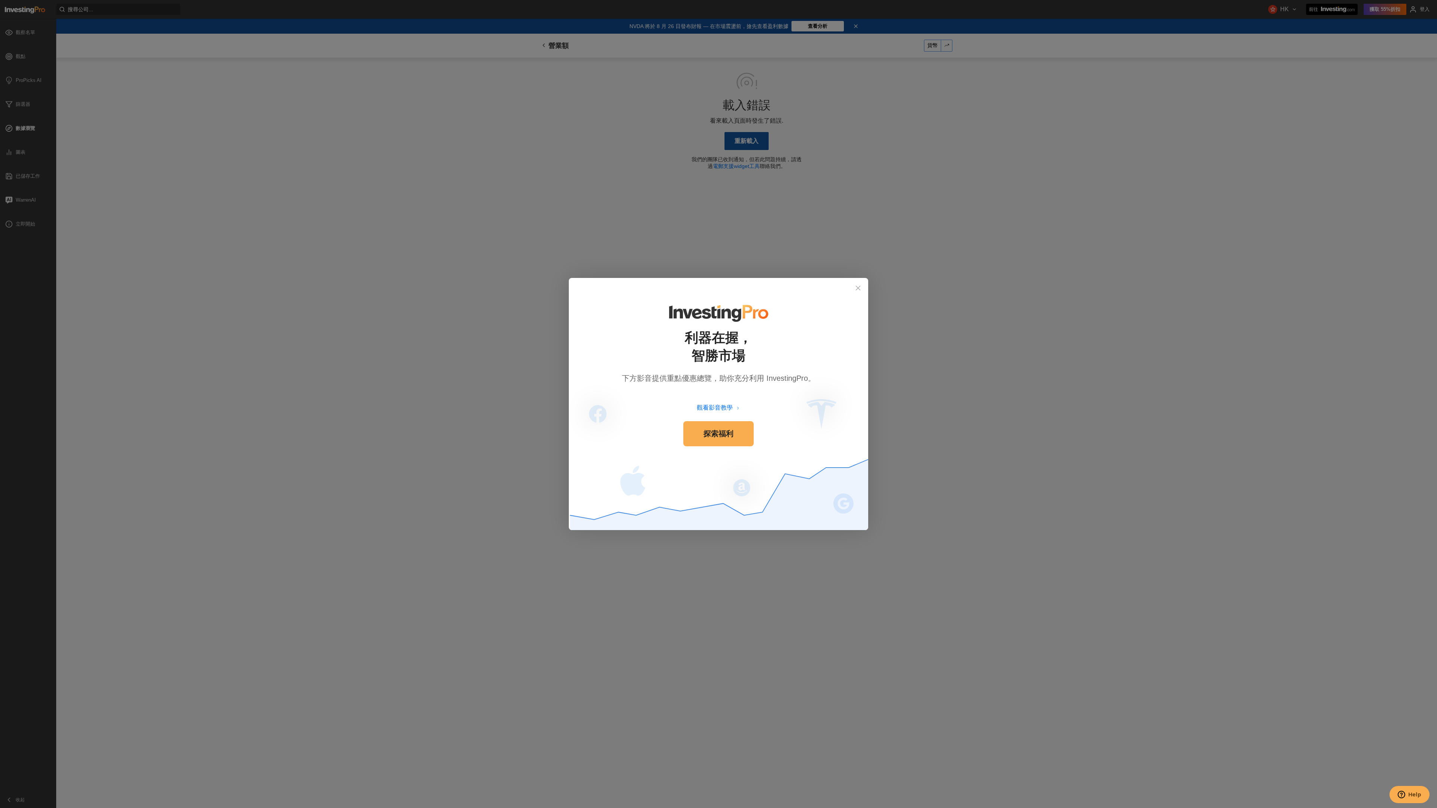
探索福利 (718, 433)
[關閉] (858, 288)
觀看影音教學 (715, 407)
